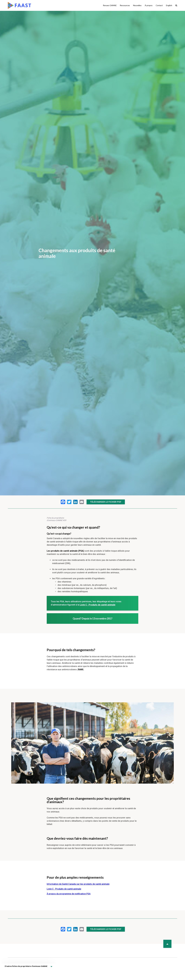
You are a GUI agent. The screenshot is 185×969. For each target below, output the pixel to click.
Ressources (125, 5)
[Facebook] (63, 502)
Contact (159, 5)
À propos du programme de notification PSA (68, 893)
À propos (148, 5)
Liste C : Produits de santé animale (64, 889)
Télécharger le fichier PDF (105, 502)
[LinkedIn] (75, 502)
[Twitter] (69, 502)
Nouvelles (137, 5)
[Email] (81, 502)
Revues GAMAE (110, 5)
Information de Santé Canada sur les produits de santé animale (78, 884)
